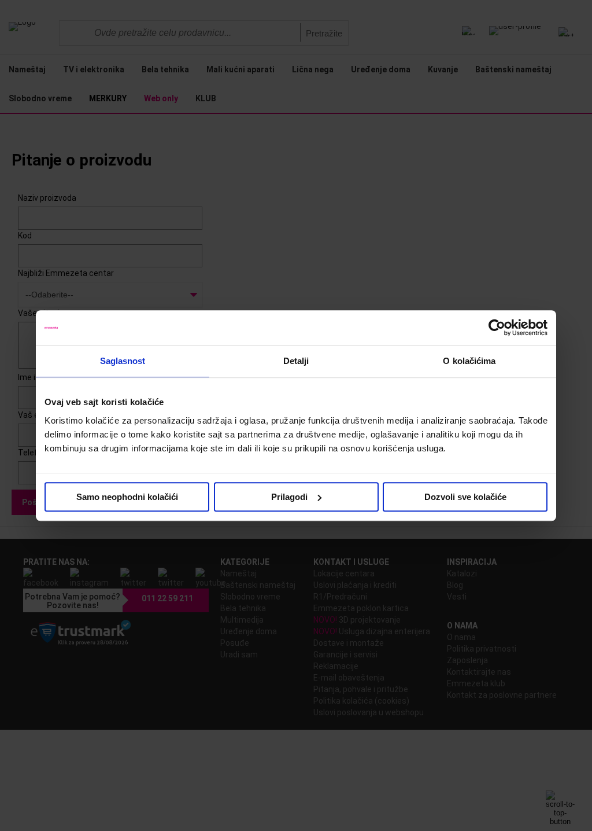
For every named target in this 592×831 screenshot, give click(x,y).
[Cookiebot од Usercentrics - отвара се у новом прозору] (496, 327)
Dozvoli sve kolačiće (465, 497)
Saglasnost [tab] (123, 361)
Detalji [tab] (296, 361)
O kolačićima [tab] (469, 361)
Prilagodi (289, 497)
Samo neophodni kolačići (127, 497)
